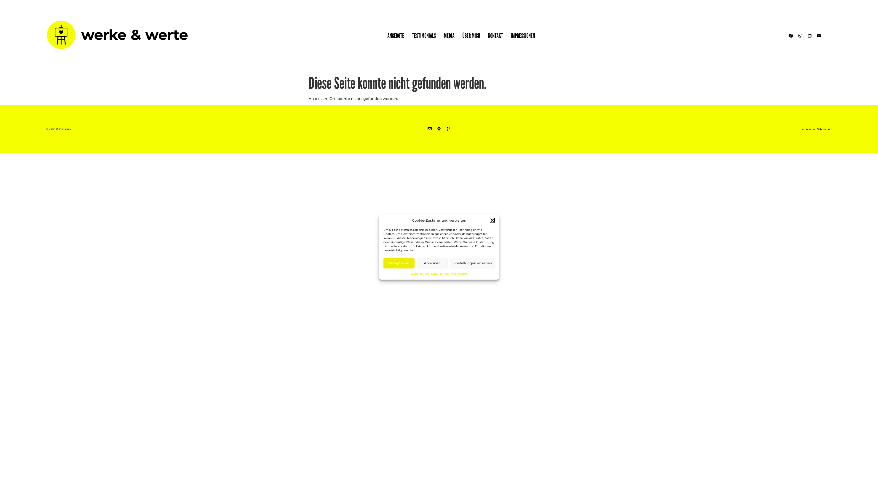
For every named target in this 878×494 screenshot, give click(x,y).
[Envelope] (430, 129)
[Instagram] (800, 36)
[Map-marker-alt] (439, 129)
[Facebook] (791, 36)
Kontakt (495, 35)
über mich (471, 35)
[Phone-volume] (448, 129)
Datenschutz (420, 273)
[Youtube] (819, 36)
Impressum (459, 273)
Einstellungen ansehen (472, 263)
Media (449, 35)
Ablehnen (432, 263)
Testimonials (424, 35)
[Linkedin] (810, 36)
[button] (492, 220)
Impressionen (523, 35)
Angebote (395, 35)
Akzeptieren (398, 263)
